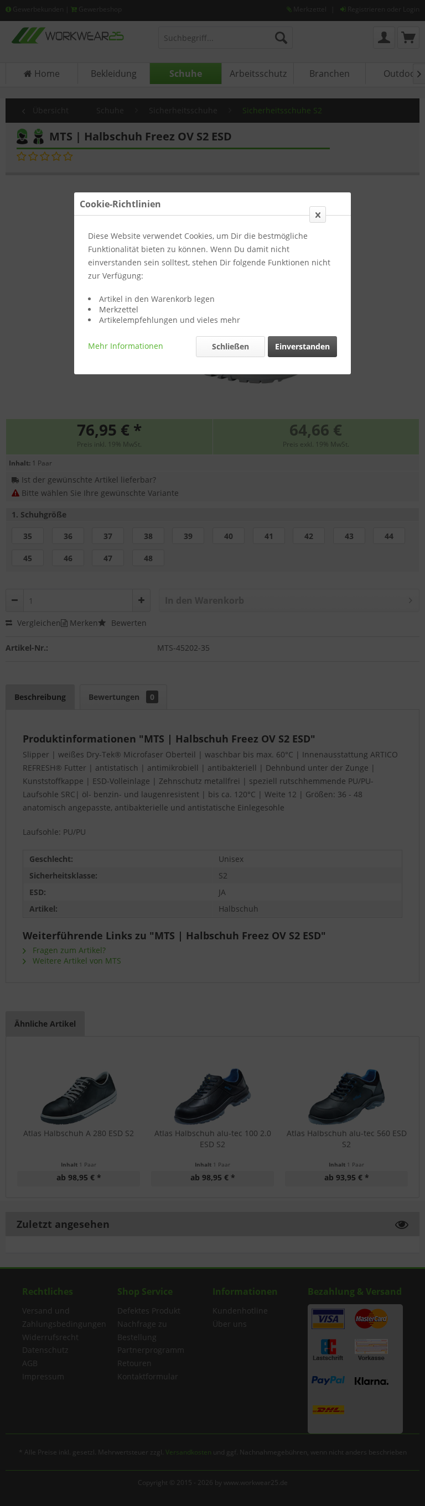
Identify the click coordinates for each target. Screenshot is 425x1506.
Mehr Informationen (125, 346)
